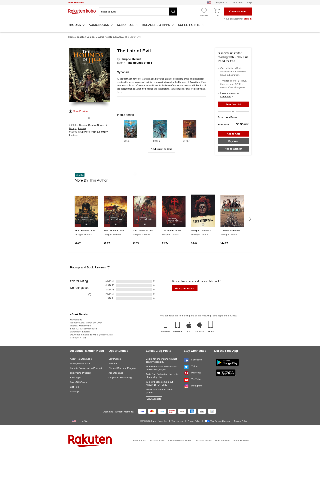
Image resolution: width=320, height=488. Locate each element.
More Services (222, 440)
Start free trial (233, 104)
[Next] (250, 218)
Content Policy (240, 421)
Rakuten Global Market (180, 440)
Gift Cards (237, 2)
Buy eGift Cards (78, 382)
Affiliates (112, 363)
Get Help (74, 386)
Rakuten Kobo (82, 11)
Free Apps (75, 377)
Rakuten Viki (139, 440)
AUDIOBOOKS (99, 25)
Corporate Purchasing (120, 377)
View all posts (154, 398)
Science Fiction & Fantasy (94, 131)
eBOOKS (75, 25)
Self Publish (114, 358)
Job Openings (115, 372)
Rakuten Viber (157, 440)
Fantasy (82, 128)
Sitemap (74, 391)
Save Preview (80, 111)
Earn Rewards (76, 2)
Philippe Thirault (130, 59)
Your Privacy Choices (220, 421)
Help (249, 2)
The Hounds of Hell (140, 62)
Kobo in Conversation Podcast (86, 368)
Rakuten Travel (204, 440)
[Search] (173, 12)
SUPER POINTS (189, 25)
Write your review (184, 288)
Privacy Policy (194, 421)
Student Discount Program (122, 368)
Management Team (80, 363)
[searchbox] (138, 12)
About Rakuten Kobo (81, 358)
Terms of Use (177, 421)
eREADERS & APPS (156, 25)
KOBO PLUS (126, 25)
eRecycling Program (80, 372)
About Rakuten (241, 440)
